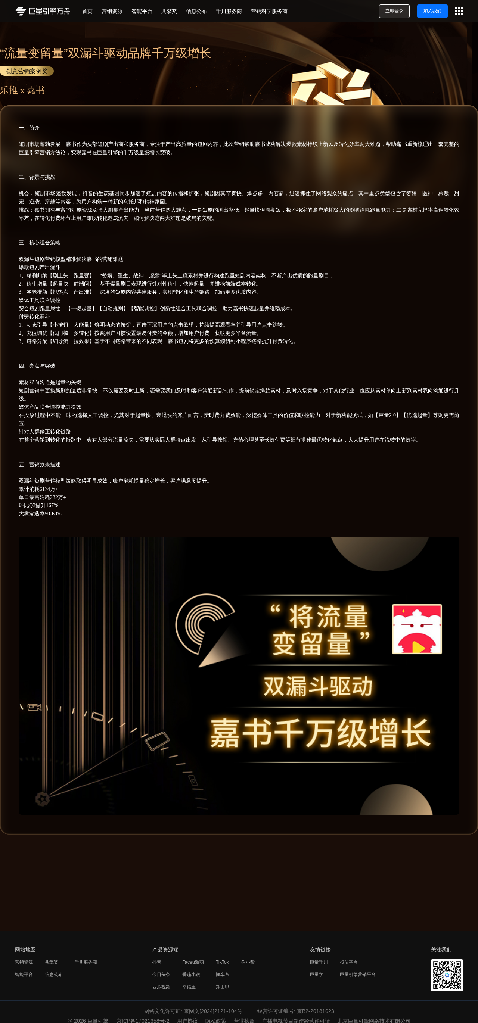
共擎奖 (51, 962)
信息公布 (54, 974)
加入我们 (432, 10)
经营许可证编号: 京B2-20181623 (295, 1011)
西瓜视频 (161, 986)
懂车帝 (222, 974)
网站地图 (25, 949)
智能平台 (24, 974)
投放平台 (349, 962)
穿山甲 (222, 986)
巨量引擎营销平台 (358, 974)
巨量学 (316, 974)
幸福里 (189, 986)
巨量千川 (319, 962)
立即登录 (394, 10)
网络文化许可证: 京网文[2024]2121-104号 (193, 1011)
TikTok (222, 962)
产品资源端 (165, 949)
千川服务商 (86, 962)
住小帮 (248, 962)
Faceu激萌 (193, 962)
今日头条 (161, 974)
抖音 (156, 962)
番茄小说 (191, 974)
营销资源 (24, 962)
